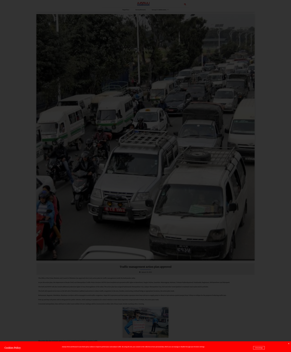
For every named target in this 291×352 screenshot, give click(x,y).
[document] (145, 176)
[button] (288, 343)
